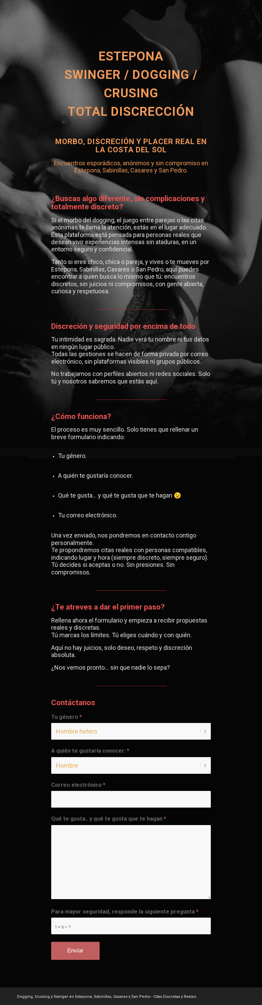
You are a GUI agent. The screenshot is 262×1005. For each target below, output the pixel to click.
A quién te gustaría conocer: (90, 751)
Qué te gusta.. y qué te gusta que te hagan (108, 818)
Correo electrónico (78, 785)
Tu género (66, 717)
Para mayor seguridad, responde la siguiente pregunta (125, 911)
